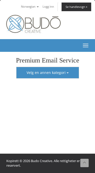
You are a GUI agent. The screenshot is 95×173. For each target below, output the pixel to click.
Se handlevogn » (76, 7)
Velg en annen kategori (47, 72)
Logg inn (48, 6)
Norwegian (28, 6)
